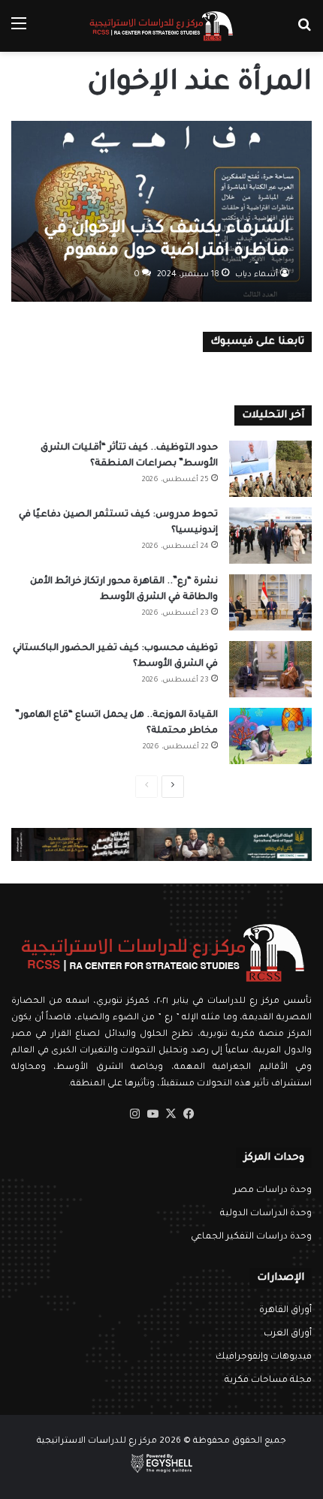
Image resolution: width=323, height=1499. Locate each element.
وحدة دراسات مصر (273, 1190)
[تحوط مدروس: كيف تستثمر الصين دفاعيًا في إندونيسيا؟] (270, 535)
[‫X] (171, 1114)
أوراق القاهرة (285, 1310)
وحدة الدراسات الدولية (266, 1214)
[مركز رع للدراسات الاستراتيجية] (161, 26)
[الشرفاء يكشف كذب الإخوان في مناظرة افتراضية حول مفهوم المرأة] (161, 211)
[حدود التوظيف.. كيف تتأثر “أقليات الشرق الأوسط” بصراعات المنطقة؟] (270, 469)
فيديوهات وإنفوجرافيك (264, 1357)
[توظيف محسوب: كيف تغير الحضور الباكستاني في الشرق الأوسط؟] (270, 669)
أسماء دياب (256, 274)
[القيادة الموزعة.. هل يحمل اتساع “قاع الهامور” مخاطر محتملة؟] (270, 736)
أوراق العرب (288, 1334)
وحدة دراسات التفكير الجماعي (251, 1237)
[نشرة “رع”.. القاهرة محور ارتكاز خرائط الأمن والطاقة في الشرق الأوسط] (270, 602)
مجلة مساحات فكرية (268, 1380)
